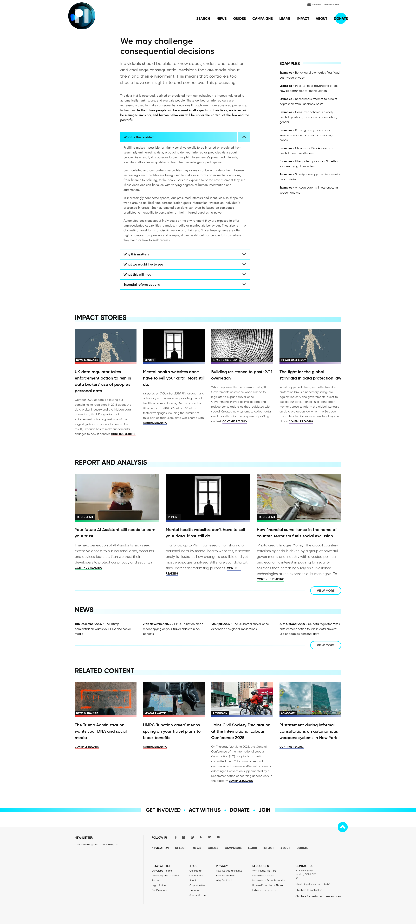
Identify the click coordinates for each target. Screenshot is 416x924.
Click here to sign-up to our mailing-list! (97, 844)
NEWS (197, 848)
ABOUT (285, 848)
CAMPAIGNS (233, 848)
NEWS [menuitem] (222, 18)
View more (326, 591)
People (193, 880)
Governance (196, 875)
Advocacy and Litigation (165, 875)
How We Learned (225, 875)
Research (157, 880)
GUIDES (213, 848)
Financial (194, 890)
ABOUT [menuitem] (321, 18)
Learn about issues (263, 875)
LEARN (252, 848)
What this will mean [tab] (138, 274)
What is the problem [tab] (139, 137)
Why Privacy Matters (264, 870)
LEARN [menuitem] (284, 18)
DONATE (302, 848)
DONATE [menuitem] (341, 18)
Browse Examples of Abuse (267, 885)
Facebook (175, 837)
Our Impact (195, 870)
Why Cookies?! (224, 880)
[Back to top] (343, 827)
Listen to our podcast (264, 890)
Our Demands (159, 890)
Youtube (218, 837)
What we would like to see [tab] (143, 264)
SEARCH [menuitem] (203, 18)
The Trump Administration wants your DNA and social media (103, 629)
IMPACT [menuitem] (303, 18)
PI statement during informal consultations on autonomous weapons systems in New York (309, 731)
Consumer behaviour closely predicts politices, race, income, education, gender (308, 117)
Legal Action (159, 885)
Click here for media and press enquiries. (318, 896)
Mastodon (192, 837)
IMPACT (268, 848)
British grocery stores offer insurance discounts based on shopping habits (306, 135)
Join (264, 810)
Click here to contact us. (309, 890)
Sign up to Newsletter (325, 4)
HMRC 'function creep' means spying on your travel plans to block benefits (173, 629)
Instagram (183, 837)
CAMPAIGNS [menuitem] (262, 18)
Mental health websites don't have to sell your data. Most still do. (174, 378)
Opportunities (197, 885)
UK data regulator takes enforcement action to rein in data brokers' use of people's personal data (310, 629)
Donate (240, 810)
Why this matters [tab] (136, 254)
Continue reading (123, 434)
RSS (200, 837)
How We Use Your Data (229, 870)
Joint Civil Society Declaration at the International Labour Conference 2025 (241, 731)
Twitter (209, 837)
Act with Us (205, 810)
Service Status (197, 895)
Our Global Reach (162, 870)
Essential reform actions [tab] (142, 284)
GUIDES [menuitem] (239, 18)
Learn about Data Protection (268, 880)
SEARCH (180, 848)
